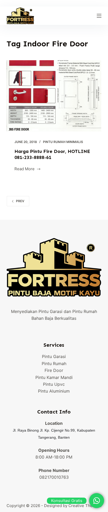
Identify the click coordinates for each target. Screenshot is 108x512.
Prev (20, 201)
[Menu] (99, 15)
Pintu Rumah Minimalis (63, 142)
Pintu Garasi (54, 356)
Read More (24, 169)
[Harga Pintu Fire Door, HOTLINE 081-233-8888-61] (54, 95)
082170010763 (54, 477)
